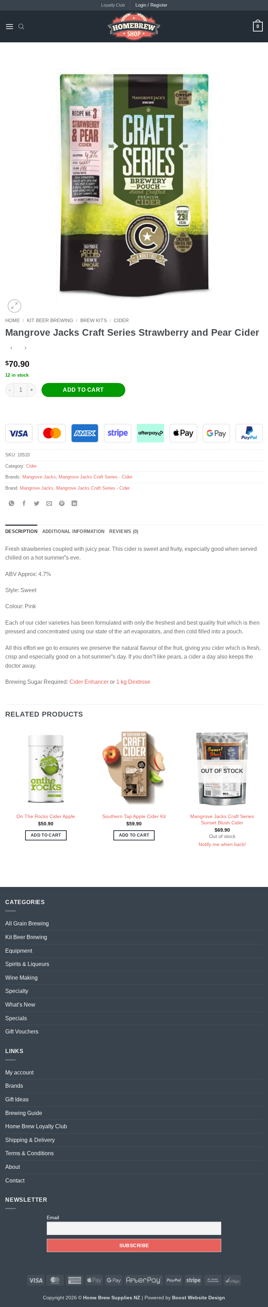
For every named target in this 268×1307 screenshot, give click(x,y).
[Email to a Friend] (49, 504)
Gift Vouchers (21, 1032)
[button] (9, 26)
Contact (14, 1181)
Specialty (16, 991)
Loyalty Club (113, 5)
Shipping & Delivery (30, 1140)
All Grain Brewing (27, 923)
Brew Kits (93, 320)
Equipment (18, 951)
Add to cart (83, 390)
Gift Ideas (17, 1099)
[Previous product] (25, 348)
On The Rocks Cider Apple (45, 816)
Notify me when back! (222, 844)
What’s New (20, 1005)
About (12, 1167)
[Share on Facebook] (24, 504)
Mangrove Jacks (39, 477)
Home (12, 320)
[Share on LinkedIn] (74, 504)
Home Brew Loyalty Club (36, 1126)
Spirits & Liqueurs (27, 964)
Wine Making (21, 978)
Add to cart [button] (46, 835)
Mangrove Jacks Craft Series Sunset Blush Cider (222, 820)
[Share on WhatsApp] (11, 504)
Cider (121, 320)
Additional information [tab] (73, 531)
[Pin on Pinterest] (62, 504)
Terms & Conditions (29, 1153)
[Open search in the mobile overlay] (21, 26)
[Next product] (11, 348)
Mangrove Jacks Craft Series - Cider (95, 477)
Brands (14, 1086)
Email (53, 1217)
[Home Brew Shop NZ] (134, 26)
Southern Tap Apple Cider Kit (134, 816)
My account (19, 1072)
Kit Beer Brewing (50, 320)
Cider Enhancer (89, 682)
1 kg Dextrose (133, 682)
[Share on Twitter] (37, 504)
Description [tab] (21, 531)
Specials (16, 1018)
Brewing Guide (23, 1113)
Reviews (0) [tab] (123, 531)
